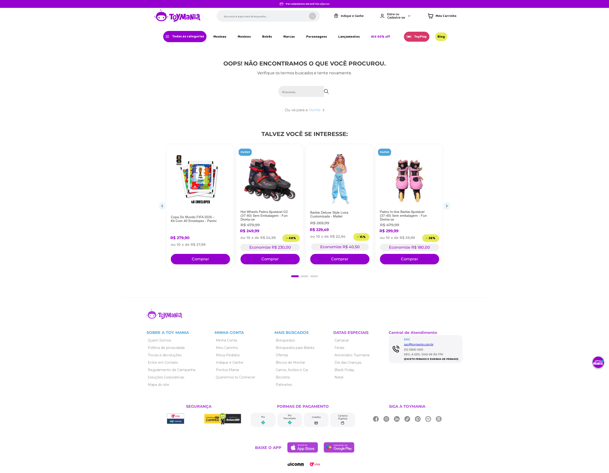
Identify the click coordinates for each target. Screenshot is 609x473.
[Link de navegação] (177, 16)
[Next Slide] (447, 207)
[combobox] (268, 16)
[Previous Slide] (162, 207)
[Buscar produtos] (312, 16)
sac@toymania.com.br (418, 346)
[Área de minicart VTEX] (442, 16)
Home (315, 110)
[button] (295, 278)
